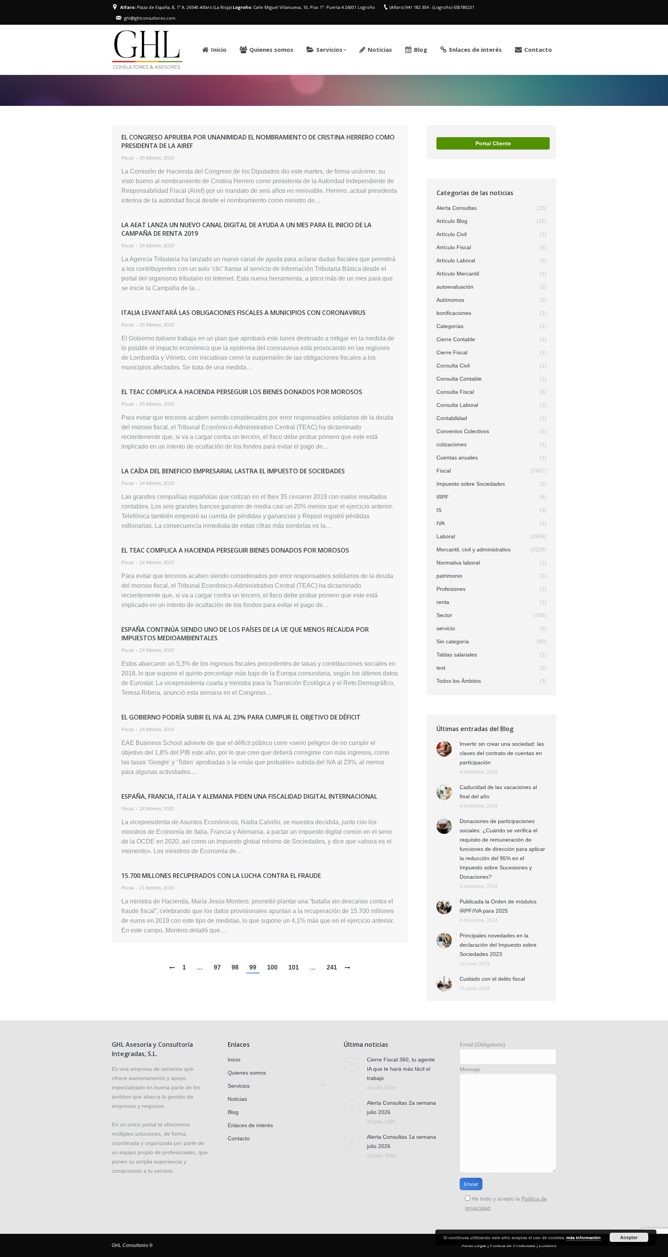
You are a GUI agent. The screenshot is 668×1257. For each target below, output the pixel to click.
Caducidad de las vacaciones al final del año (498, 791)
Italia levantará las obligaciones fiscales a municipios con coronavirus (243, 312)
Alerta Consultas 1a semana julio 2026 (401, 1141)
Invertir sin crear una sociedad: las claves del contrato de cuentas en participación (502, 753)
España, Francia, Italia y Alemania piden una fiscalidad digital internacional (249, 796)
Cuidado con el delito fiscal (492, 979)
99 (252, 967)
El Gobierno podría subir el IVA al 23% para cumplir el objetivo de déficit (241, 717)
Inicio (469, 90)
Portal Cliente (493, 143)
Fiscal (127, 158)
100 (272, 967)
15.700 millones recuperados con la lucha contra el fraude (221, 875)
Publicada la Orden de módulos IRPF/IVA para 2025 (498, 906)
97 (217, 967)
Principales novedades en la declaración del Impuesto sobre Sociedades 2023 (498, 944)
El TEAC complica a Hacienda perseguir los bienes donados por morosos (241, 392)
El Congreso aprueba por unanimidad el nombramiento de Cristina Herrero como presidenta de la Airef (258, 141)
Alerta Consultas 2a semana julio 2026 (401, 1107)
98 (235, 967)
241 (332, 967)
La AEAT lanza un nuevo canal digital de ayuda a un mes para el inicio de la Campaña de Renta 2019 (246, 229)
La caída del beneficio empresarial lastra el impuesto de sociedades (233, 471)
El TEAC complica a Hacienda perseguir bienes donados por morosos (235, 550)
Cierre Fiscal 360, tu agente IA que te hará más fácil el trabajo (401, 1068)
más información (583, 1237)
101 (293, 967)
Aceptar (629, 1237)
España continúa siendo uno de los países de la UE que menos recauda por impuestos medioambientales (245, 633)
